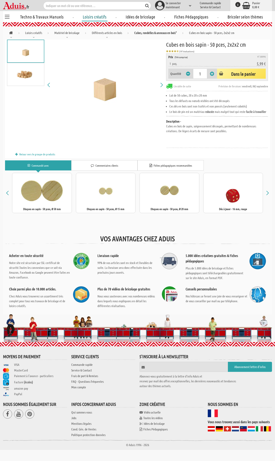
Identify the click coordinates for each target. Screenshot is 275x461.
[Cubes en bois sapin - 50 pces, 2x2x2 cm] (105, 85)
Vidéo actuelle (152, 412)
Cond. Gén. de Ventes (83, 429)
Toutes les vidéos (153, 418)
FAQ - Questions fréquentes (87, 381)
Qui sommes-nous (81, 412)
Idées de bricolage (140, 16)
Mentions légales (81, 423)
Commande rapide (210, 3)
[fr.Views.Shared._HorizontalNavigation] (11, 33)
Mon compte (78, 387)
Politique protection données (88, 435)
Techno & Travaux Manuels (42, 16)
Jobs (73, 418)
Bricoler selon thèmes (245, 16)
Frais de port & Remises (84, 376)
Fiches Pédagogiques (191, 16)
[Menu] (7, 16)
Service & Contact (210, 7)
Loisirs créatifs (94, 16)
